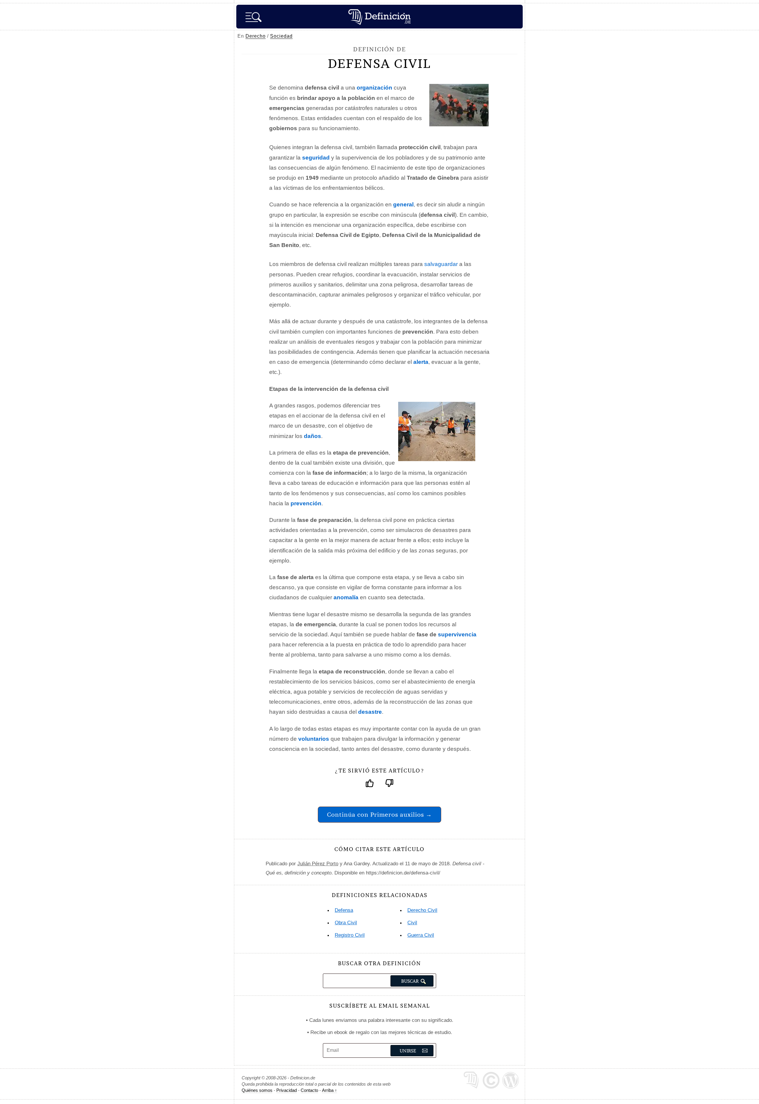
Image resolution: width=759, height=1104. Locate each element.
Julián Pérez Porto (317, 863)
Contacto (309, 1090)
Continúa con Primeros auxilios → (379, 814)
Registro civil (350, 935)
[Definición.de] (379, 17)
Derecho (255, 36)
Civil (412, 922)
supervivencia (457, 634)
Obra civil (346, 922)
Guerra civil (420, 935)
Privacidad (286, 1090)
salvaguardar (441, 264)
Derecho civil (422, 910)
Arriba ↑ (329, 1090)
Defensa (344, 910)
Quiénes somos (257, 1090)
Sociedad (281, 36)
